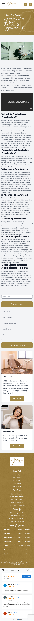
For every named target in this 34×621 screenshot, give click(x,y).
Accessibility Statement (7, 562)
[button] (3, 4)
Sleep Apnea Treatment (17, 505)
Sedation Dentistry (17, 500)
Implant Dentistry (17, 502)
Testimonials (7, 329)
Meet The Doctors (9, 323)
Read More (17, 398)
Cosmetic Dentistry (17, 497)
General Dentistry (17, 494)
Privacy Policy (18, 562)
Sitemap (25, 562)
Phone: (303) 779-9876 (17, 518)
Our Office (6, 311)
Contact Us (7, 335)
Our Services (7, 317)
